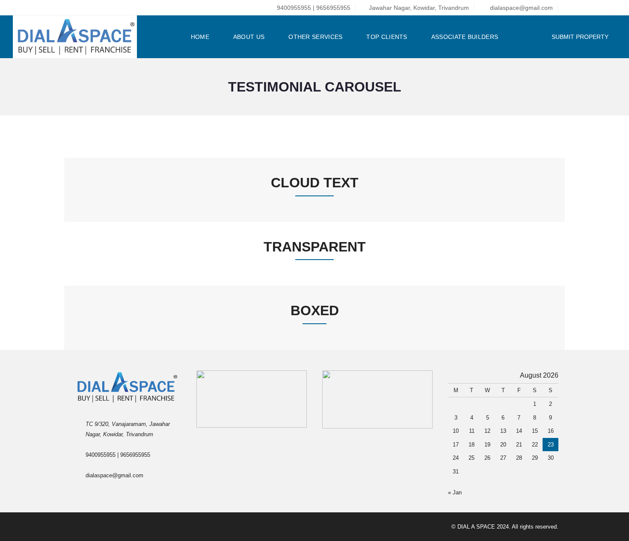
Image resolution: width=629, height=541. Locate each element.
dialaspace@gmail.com (520, 7)
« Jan (455, 492)
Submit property (581, 36)
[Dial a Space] (78, 36)
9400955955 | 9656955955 (312, 7)
